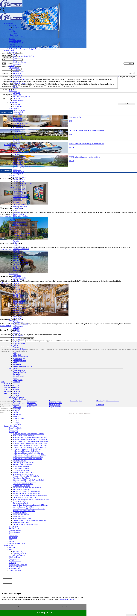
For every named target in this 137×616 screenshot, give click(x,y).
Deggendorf (17, 276)
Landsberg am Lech (19, 253)
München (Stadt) (18, 260)
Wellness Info (17, 114)
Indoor (15, 85)
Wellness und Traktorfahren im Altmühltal (27, 488)
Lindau (15, 412)
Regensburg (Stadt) (19, 312)
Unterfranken (13, 320)
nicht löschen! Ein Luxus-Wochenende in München (30, 441)
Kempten (16, 410)
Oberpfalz (12, 299)
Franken (11, 187)
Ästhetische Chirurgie (20, 123)
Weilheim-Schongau (20, 272)
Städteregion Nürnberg (20, 216)
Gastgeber (16, 70)
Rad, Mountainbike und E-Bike (23, 56)
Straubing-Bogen (18, 295)
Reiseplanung (8, 545)
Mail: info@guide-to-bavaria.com (107, 401)
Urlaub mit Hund (14, 557)
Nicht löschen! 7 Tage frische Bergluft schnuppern (30, 437)
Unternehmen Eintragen (17, 543)
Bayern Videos (14, 48)
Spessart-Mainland (19, 214)
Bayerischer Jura (18, 181)
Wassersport (17, 64)
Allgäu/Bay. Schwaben (16, 397)
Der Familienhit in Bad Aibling (23, 507)
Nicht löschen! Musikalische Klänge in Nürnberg (29, 447)
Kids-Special (17, 77)
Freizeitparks (17, 73)
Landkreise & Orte (10, 227)
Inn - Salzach (17, 160)
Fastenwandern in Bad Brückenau (24, 482)
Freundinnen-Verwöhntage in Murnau (25, 524)
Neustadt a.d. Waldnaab (21, 308)
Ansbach (16, 347)
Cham (15, 305)
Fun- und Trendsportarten (21, 96)
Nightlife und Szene (15, 46)
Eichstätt (16, 241)
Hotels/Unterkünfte (19, 149)
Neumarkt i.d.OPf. (19, 306)
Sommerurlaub (14, 81)
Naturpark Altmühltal (20, 206)
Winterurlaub (13, 91)
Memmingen (17, 414)
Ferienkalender (14, 559)
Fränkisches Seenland (20, 195)
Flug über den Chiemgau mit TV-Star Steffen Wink (30, 445)
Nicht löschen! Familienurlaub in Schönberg (28, 453)
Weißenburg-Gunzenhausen (22, 366)
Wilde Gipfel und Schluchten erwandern (26, 493)
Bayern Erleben (9, 50)
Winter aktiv (17, 95)
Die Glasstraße (18, 137)
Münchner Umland (19, 162)
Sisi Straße (16, 141)
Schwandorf (17, 314)
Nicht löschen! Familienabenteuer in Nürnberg (28, 434)
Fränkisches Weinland (20, 197)
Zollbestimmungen (15, 570)
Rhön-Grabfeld (18, 335)
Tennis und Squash (19, 62)
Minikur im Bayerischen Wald (23, 484)
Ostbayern (12, 175)
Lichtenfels (16, 391)
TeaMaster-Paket (18, 516)
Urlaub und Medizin (15, 116)
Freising (15, 245)
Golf (14, 60)
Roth (14, 362)
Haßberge (16, 202)
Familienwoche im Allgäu (21, 486)
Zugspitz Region (18, 172)
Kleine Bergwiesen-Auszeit (22, 518)
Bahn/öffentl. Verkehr (20, 553)
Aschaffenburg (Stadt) (20, 324)
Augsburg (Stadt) (19, 403)
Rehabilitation (17, 120)
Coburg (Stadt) (18, 380)
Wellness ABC (18, 112)
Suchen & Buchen (10, 426)
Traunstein (16, 270)
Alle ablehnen (21, 607)
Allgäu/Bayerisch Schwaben (18, 220)
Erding (15, 243)
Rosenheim (16, 266)
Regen (15, 291)
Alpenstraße (17, 131)
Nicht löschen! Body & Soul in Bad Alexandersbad (30, 439)
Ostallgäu (16, 422)
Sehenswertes (13, 35)
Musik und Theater (15, 41)
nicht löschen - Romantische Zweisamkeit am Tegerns (31, 499)
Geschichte (12, 25)
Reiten (15, 58)
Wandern (16, 54)
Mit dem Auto (17, 551)
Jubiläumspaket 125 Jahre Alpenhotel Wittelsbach (29, 520)
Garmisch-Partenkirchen (21, 249)
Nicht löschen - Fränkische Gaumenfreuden (27, 459)
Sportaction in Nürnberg (21, 489)
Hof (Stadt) (16, 385)
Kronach (16, 387)
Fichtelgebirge (17, 191)
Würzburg (16, 341)
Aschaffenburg (18, 322)
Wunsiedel (16, 393)
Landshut (16, 283)
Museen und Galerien (16, 43)
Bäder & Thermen (19, 83)
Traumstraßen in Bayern (17, 129)
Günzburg (16, 409)
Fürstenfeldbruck (18, 247)
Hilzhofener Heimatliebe (21, 466)
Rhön (15, 210)
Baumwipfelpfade (19, 79)
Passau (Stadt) (17, 289)
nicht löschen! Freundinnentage (23, 436)
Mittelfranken (13, 345)
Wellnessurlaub (14, 108)
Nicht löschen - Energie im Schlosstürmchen (28, 457)
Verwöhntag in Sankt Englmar (23, 474)
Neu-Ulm (16, 416)
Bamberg (16, 370)
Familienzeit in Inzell (20, 513)
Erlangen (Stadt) (18, 351)
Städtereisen (13, 102)
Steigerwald (17, 218)
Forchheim (16, 382)
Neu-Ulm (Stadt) (18, 418)
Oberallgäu (16, 420)
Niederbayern (13, 274)
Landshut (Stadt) (18, 285)
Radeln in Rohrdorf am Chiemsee (24, 472)
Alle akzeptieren (43, 613)
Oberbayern (13, 147)
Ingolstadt (16, 251)
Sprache (15, 31)
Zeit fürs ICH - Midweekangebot (24, 511)
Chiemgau (16, 154)
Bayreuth (16, 374)
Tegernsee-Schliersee (20, 168)
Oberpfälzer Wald (19, 185)
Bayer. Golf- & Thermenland (22, 183)
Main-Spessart (17, 332)
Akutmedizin (17, 118)
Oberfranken (13, 368)
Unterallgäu (17, 424)
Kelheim (16, 281)
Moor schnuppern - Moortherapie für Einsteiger (29, 509)
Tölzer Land (17, 170)
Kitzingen (16, 330)
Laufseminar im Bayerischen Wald (24, 497)
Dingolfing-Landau (19, 278)
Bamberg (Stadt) (18, 372)
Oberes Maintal (18, 208)
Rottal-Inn (16, 293)
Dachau (15, 237)
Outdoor (16, 87)
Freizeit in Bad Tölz (19, 461)
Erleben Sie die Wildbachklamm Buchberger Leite (30, 495)
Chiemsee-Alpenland (20, 156)
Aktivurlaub (13, 52)
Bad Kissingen (18, 326)
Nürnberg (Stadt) (18, 360)
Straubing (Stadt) (18, 297)
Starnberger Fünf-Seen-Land (22, 166)
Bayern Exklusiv (14, 532)
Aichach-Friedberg (19, 399)
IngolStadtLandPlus (19, 158)
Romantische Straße (19, 139)
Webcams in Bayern (15, 567)
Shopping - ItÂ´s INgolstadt (22, 464)
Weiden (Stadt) (18, 318)
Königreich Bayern (19, 27)
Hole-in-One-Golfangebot (21, 468)
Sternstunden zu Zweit (20, 503)
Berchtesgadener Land (20, 152)
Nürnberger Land (19, 358)
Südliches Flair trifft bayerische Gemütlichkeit (28, 480)
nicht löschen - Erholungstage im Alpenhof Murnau (30, 505)
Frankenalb (16, 199)
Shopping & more (15, 530)
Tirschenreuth (17, 316)
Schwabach (17, 364)
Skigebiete (16, 93)
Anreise (11, 549)
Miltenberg (16, 333)
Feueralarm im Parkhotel (21, 515)
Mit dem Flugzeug (19, 555)
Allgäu (15, 224)
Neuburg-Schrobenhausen (22, 262)
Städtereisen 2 (17, 104)
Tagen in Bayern (14, 143)
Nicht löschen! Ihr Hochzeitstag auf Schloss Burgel (30, 443)
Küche (15, 33)
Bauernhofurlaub (18, 71)
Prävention (16, 122)
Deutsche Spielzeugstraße (21, 135)
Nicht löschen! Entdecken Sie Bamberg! (26, 451)
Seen (14, 89)
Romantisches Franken (20, 212)
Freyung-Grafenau (19, 279)
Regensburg (17, 310)
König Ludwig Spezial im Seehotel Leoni (27, 449)
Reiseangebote (18, 106)
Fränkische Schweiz (19, 193)
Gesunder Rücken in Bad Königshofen (26, 476)
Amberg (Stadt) (18, 303)
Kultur (11, 29)
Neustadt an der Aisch (20, 357)
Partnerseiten (17, 395)
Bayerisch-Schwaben (20, 226)
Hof (14, 384)
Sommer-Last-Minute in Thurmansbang (26, 491)
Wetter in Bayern (14, 568)
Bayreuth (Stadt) (18, 376)
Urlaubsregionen (10, 145)
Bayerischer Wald (19, 179)
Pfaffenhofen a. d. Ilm (20, 264)
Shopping (12, 44)
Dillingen (16, 405)
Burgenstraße (17, 133)
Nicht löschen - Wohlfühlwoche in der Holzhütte (29, 455)
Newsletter (100, 405)
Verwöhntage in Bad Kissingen (23, 462)
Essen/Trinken (13, 526)
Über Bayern (8, 23)
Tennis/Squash (13, 536)
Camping (12, 66)
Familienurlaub (14, 68)
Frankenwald (17, 201)
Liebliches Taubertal (20, 204)
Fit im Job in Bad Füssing (21, 478)
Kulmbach (16, 389)
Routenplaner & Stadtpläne (18, 565)
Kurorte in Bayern (19, 125)
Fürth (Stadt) (17, 355)
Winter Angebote (18, 100)
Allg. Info (12, 547)
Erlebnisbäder (17, 75)
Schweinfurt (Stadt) (19, 339)
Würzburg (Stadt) (19, 343)
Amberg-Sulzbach (19, 301)
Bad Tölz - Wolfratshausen (22, 233)
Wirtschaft (12, 39)
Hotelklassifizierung (15, 561)
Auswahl (65, 607)
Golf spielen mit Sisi (20, 501)
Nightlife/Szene (14, 528)
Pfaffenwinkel (17, 164)
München (16, 258)
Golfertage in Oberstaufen (21, 470)
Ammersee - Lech (19, 150)
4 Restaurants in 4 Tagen (21, 522)
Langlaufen (17, 98)
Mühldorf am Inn (18, 256)
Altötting (16, 231)
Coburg (15, 378)
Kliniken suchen (18, 127)
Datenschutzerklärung (66, 599)
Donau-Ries (17, 407)
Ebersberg (16, 239)
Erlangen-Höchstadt (19, 349)
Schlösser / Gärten (19, 37)
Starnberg (16, 268)
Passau (15, 287)
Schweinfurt (17, 337)
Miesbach (16, 254)
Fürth (14, 353)
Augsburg (16, 401)
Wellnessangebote (19, 110)
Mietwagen (12, 563)
